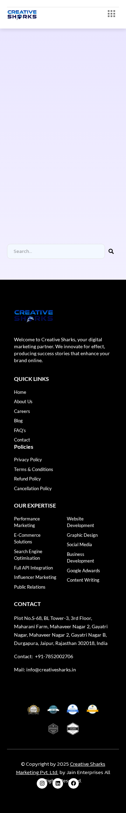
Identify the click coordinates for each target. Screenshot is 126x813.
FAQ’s (20, 430)
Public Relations (30, 587)
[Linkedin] (57, 783)
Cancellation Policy (33, 488)
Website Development (80, 522)
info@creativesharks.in (51, 669)
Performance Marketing (27, 522)
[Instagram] (42, 783)
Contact (22, 440)
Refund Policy (27, 478)
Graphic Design (82, 535)
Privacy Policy (28, 459)
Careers (22, 411)
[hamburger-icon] (111, 14)
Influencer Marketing (35, 577)
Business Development (80, 557)
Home (20, 392)
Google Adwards (83, 570)
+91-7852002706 (53, 656)
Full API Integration (33, 568)
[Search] (111, 251)
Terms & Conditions (33, 469)
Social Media (79, 544)
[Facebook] (73, 783)
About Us (23, 401)
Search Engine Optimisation (28, 555)
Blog (18, 420)
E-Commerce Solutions (27, 538)
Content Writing (83, 580)
